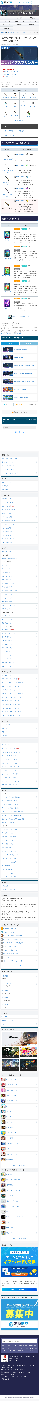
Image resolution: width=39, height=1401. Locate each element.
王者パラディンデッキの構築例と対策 (13, 943)
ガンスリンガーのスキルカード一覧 (12, 682)
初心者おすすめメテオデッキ (12, 72)
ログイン (35, 2)
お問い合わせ (16, 1372)
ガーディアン (14, 97)
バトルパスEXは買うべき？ (10, 855)
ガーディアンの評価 (8, 539)
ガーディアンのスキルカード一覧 (12, 712)
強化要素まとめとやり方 (11, 74)
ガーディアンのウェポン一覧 (10, 781)
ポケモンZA (9, 1211)
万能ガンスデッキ (7, 594)
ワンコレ (8, 1148)
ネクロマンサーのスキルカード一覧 (12, 693)
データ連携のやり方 (8, 844)
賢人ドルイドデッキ (8, 583)
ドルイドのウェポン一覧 (9, 755)
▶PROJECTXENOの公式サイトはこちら (11, 333)
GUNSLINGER (20, 154)
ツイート (8, 404)
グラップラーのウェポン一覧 (10, 766)
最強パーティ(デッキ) (8, 466)
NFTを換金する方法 (8, 840)
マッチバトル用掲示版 (8, 889)
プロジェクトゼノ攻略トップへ (21, 317)
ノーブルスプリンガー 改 (7, 172)
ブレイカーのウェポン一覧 (10, 785)
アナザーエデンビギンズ (13, 1190)
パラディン (33, 106)
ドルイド (5, 116)
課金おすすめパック (8, 833)
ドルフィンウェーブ (11, 1085)
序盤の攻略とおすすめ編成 (10, 458)
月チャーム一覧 (6, 983)
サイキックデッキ (7, 655)
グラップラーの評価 (8, 524)
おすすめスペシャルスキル (10, 876)
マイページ (5, 1024)
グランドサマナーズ (11, 1154)
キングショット (10, 1122)
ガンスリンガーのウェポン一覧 (11, 752)
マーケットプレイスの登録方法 (11, 797)
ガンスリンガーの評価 (8, 509)
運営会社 (3, 1374)
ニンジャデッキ (6, 651)
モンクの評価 (8, 506)
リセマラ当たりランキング (10, 473)
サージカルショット (7, 275)
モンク (28, 116)
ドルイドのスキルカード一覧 (10, 686)
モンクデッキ (8, 629)
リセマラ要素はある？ (8, 469)
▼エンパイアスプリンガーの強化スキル (15, 131)
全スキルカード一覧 (8, 675)
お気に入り (33, 404)
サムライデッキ (6, 659)
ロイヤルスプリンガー (7, 183)
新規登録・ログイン (7, 1020)
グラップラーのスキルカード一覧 (12, 697)
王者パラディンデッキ (8, 605)
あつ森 (8, 1222)
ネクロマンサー (24, 106)
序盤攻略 (19, 24)
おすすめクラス (8, 77)
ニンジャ (5, 106)
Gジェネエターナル (11, 1101)
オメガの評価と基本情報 (9, 928)
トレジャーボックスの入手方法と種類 (13, 819)
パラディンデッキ (7, 640)
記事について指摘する (20, 412)
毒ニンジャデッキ (7, 569)
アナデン (8, 1111)
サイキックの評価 (7, 531)
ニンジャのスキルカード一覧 (10, 701)
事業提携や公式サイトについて (9, 1370)
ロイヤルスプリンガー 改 (7, 195)
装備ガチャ (5, 489)
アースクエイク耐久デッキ (10, 590)
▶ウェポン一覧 (19, 120)
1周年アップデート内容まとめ (10, 946)
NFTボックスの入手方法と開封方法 (12, 815)
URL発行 (20, 404)
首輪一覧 (4, 728)
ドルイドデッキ (6, 637)
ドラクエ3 (9, 1233)
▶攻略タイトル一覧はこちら (19, 1165)
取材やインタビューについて (9, 1367)
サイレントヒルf (10, 1227)
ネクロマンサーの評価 (8, 520)
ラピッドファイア (7, 308)
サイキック (33, 97)
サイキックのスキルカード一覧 (11, 704)
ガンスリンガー (14, 116)
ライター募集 (12, 1374)
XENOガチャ (6, 486)
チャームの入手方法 (8, 822)
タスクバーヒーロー (11, 1195)
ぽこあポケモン (10, 1174)
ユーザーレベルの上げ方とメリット (12, 961)
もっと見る (19, 965)
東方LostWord (10, 1159)
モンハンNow (9, 1127)
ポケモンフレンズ (11, 1132)
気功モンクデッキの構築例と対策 (11, 939)
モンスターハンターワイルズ (14, 1217)
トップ (6, 18)
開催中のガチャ (6, 482)
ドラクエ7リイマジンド (12, 1206)
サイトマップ (26, 1372)
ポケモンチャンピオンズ (13, 1179)
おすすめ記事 (10, 343)
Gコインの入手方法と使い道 (10, 808)
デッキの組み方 (6, 847)
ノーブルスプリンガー (7, 160)
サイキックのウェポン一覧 (10, 774)
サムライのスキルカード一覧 (10, 708)
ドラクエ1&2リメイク (12, 1201)
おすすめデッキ (32, 24)
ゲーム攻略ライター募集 (7, 1376)
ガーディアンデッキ (8, 662)
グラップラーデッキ (8, 648)
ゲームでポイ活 (25, 2)
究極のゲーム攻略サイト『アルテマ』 (11, 1365)
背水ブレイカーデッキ (8, 576)
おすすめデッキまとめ (8, 932)
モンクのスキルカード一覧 (12, 679)
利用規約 (22, 1370)
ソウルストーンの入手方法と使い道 (12, 811)
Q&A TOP (4, 1016)
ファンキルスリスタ (11, 1090)
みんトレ (8, 1106)
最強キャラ (32, 18)
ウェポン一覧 (6, 21)
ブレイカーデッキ (7, 666)
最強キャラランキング (8, 462)
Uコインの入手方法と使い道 (10, 804)
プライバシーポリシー (23, 1376)
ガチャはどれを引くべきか (9, 950)
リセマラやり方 (19, 18)
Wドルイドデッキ (7, 587)
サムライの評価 (6, 535)
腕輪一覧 (4, 732)
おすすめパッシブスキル (9, 873)
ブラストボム (7, 258)
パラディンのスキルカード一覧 (11, 690)
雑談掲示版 (6, 28)
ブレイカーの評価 (7, 542)
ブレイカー (6, 97)
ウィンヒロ (9, 1116)
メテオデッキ (6, 565)
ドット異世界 (10, 1138)
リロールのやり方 (7, 869)
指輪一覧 (4, 735)
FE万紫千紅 (9, 1185)
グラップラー (14, 106)
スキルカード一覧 (19, 21)
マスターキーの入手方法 (9, 851)
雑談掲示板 (5, 976)
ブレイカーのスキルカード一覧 (11, 715)
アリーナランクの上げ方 (9, 862)
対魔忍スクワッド (11, 1095)
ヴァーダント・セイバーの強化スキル (13, 935)
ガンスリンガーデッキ (8, 633)
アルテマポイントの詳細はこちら (20, 1289)
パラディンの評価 (7, 517)
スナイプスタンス (7, 240)
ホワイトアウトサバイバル (13, 1143)
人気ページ (29, 343)
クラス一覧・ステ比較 (8, 502)
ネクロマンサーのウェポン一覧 (11, 763)
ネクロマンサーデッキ (8, 644)
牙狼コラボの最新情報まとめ (10, 953)
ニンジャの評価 (6, 528)
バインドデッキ (6, 572)
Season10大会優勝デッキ (9, 558)
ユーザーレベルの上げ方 (9, 858)
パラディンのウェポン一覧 (10, 759)
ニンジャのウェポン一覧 (9, 770)
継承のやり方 (6, 866)
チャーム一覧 (32, 21)
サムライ (24, 97)
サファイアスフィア (11, 1079)
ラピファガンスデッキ (8, 601)
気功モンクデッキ (7, 609)
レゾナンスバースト (7, 291)
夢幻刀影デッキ (6, 579)
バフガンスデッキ (7, 598)
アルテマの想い (28, 1365)
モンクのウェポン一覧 (11, 748)
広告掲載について (6, 1372)
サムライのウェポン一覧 (9, 777)
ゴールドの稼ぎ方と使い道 (10, 800)
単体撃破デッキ (6, 623)
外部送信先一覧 (5, 1379)
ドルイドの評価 (6, 513)
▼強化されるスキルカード (11, 135)
